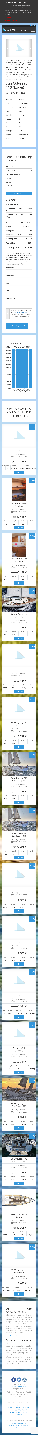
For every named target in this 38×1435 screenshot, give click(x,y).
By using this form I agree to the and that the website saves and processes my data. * (21, 313)
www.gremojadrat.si (19, 1423)
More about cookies (11, 20)
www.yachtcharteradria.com (19, 1425)
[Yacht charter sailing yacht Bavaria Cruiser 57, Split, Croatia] (19, 1200)
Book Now (19, 472)
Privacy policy (15, 1412)
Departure (11, 167)
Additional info (10, 298)
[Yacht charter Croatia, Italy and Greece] (33, 25)
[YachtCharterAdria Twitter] (19, 1379)
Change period (19, 193)
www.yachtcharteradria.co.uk (19, 1428)
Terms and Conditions (21, 312)
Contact (19, 1414)
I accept (8, 18)
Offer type (11, 182)
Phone (8, 290)
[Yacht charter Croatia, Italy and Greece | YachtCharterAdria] (15, 30)
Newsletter (26, 1408)
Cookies (17, 1408)
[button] (8, 48)
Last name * (10, 276)
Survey (10, 1408)
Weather (25, 1412)
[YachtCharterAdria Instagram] (24, 1379)
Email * (8, 284)
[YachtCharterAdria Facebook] (14, 1379)
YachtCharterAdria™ (19, 1386)
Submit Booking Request (17, 326)
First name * (10, 268)
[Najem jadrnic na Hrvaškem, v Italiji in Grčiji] (31, 25)
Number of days (13, 175)
